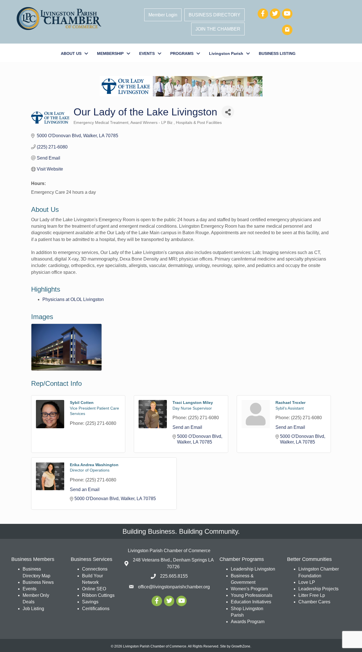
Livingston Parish (226, 53)
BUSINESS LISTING (277, 53)
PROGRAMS (181, 53)
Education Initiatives (251, 601)
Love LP (306, 582)
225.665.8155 (174, 576)
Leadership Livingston (253, 569)
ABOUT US (71, 53)
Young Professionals (251, 595)
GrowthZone (240, 646)
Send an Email (187, 427)
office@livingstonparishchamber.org (174, 586)
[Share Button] (227, 112)
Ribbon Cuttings (98, 595)
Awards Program (248, 621)
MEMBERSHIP (110, 53)
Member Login (162, 14)
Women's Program (249, 588)
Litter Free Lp (311, 595)
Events (29, 588)
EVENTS (147, 53)
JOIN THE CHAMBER (217, 29)
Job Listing (33, 608)
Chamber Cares (314, 601)
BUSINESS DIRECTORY (214, 14)
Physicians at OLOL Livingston (73, 299)
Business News (38, 582)
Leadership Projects (318, 588)
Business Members (32, 559)
